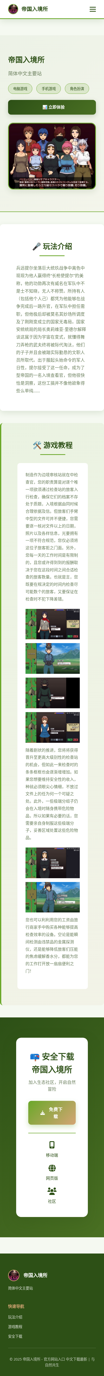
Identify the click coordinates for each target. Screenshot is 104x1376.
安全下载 (15, 1336)
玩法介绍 (15, 1317)
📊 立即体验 (53, 107)
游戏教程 (15, 1326)
